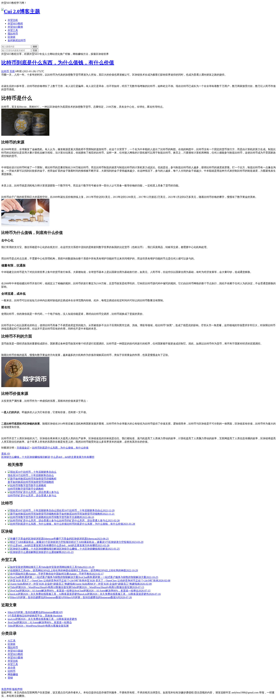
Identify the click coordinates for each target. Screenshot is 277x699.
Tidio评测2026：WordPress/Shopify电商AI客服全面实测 (38, 625)
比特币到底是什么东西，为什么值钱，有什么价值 (57, 62)
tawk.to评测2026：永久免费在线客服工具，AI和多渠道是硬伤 (42, 619)
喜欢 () (5, 453)
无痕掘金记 (23, 447)
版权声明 (17, 689)
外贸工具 (13, 30)
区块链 (11, 37)
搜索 (35, 46)
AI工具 (12, 640)
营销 (10, 677)
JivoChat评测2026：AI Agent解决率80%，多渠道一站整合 (40, 622)
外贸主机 (13, 20)
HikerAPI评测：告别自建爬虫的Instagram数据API (35, 612)
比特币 (5, 71)
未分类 (11, 667)
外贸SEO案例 (15, 27)
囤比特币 (13, 33)
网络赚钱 (13, 674)
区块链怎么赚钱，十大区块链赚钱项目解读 (25, 457)
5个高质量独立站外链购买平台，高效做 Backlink (35, 615)
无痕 (12, 71)
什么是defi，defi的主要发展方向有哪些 (72, 457)
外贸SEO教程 (15, 23)
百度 (35, 50)
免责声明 (6, 689)
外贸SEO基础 (15, 650)
